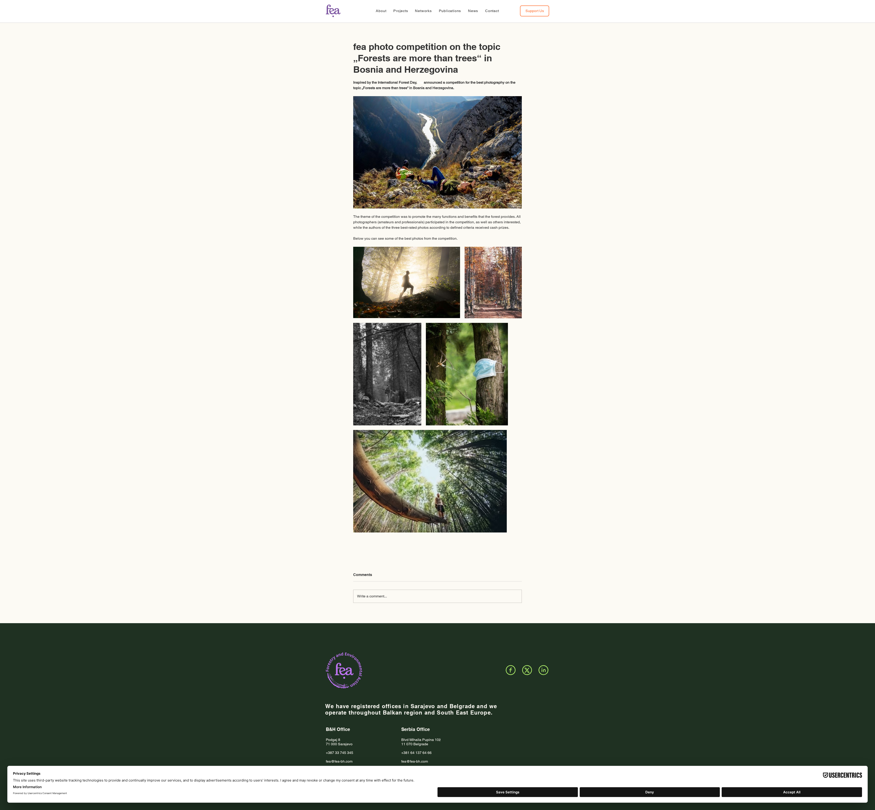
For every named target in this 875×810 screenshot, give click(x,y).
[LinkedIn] (543, 670)
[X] (527, 670)
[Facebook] (510, 670)
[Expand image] (406, 282)
